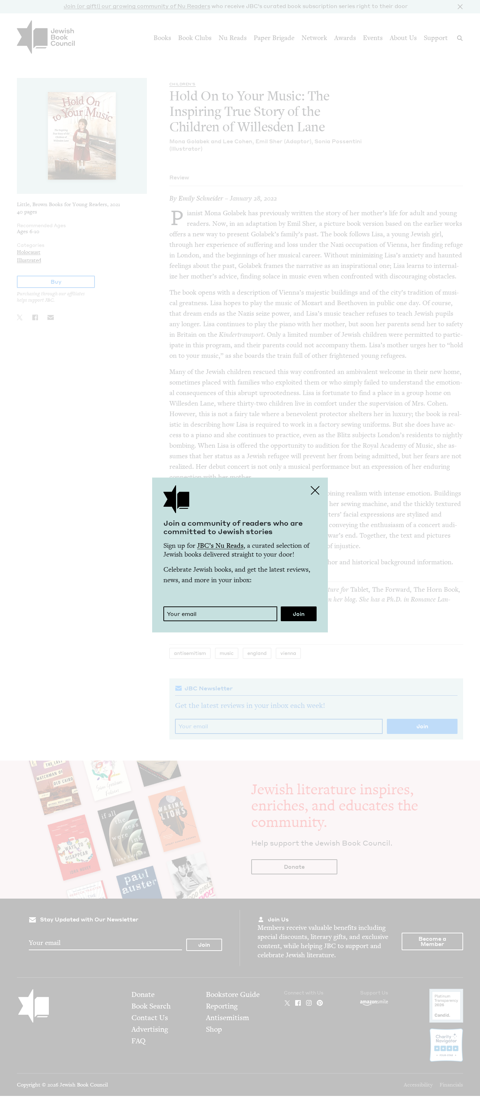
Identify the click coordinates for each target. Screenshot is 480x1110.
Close (315, 490)
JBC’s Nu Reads (220, 545)
